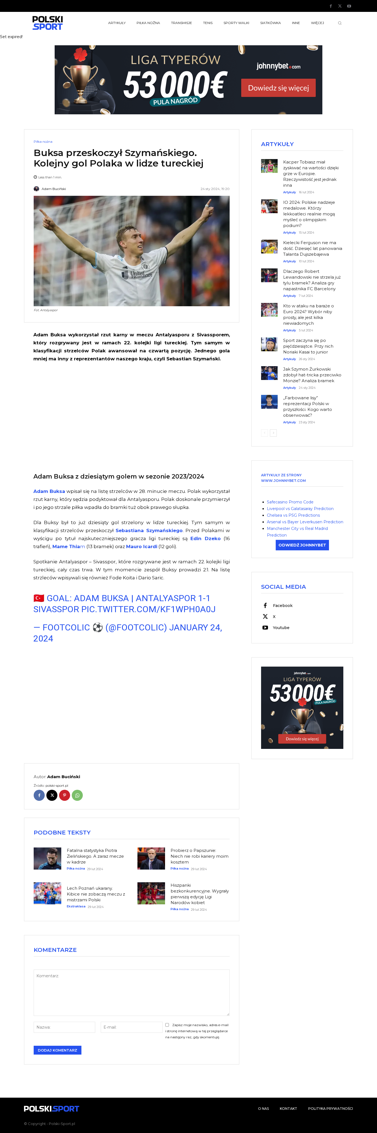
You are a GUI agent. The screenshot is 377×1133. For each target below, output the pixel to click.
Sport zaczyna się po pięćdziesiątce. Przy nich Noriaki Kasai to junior (308, 346)
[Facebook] (331, 6)
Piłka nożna (43, 141)
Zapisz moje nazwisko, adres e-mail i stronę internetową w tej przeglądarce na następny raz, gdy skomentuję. (197, 1031)
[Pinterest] (64, 795)
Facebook (283, 605)
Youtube (281, 627)
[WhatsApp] (77, 795)
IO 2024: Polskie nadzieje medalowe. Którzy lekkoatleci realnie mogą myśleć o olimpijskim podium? (309, 214)
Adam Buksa (49, 491)
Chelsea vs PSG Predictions (293, 515)
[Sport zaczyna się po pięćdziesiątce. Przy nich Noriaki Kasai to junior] (269, 341)
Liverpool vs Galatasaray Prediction (300, 508)
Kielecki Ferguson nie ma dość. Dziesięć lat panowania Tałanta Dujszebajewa (312, 248)
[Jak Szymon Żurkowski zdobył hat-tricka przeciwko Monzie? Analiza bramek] (269, 370)
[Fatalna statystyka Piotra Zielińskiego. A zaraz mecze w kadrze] (47, 858)
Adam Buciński (54, 189)
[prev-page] (264, 433)
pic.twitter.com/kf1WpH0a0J (148, 609)
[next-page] (273, 433)
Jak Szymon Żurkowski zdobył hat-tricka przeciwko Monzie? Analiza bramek (312, 374)
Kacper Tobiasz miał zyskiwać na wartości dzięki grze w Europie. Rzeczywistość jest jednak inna (311, 173)
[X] (340, 6)
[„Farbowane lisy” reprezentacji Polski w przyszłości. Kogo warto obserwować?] (269, 399)
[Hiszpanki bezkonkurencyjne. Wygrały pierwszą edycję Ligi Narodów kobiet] (151, 893)
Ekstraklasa (76, 906)
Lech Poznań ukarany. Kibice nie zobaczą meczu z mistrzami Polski (96, 894)
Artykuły (289, 192)
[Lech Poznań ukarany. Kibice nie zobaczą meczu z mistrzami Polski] (47, 893)
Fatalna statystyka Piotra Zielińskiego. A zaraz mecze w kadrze (95, 856)
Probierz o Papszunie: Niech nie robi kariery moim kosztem (200, 856)
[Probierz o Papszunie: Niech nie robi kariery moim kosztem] (151, 858)
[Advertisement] (131, 416)
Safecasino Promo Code (290, 502)
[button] (339, 23)
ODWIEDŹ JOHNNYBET (302, 545)
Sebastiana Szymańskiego (149, 530)
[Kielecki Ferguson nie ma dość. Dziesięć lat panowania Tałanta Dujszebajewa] (269, 244)
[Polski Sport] (60, 23)
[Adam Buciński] (37, 189)
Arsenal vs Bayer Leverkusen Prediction (305, 521)
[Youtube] (349, 6)
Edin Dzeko (205, 538)
